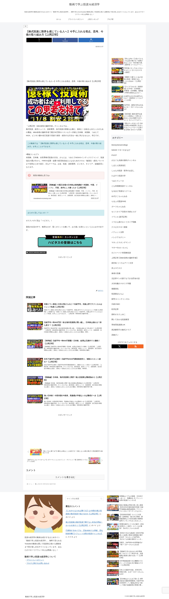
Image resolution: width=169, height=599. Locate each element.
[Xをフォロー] (119, 346)
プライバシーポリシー (35, 560)
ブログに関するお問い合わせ (37, 563)
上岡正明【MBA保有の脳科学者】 (37, 252)
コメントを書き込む (65, 477)
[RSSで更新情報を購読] (135, 346)
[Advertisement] (65, 62)
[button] (101, 499)
